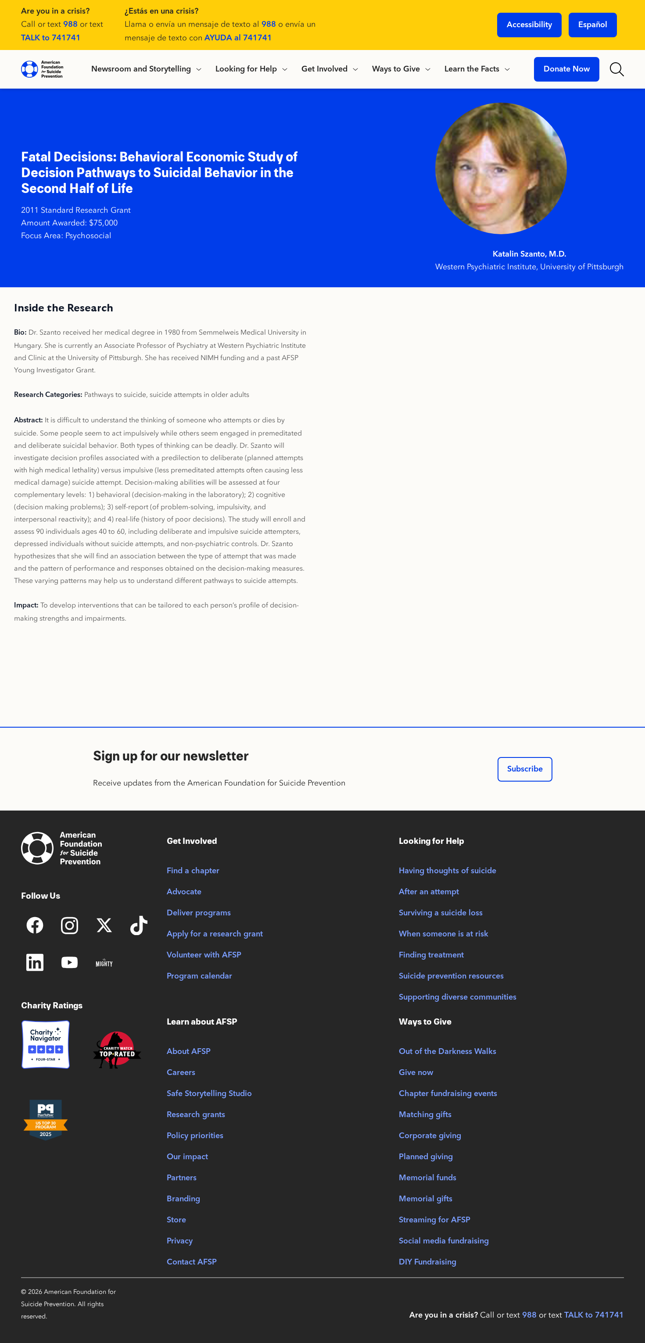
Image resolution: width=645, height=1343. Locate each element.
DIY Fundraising (427, 1262)
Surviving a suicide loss (441, 913)
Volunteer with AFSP (204, 955)
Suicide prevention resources (451, 976)
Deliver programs (199, 913)
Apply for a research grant (215, 934)
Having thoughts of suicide (447, 871)
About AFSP (189, 1052)
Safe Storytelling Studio (209, 1094)
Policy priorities (195, 1136)
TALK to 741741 (51, 38)
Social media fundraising (444, 1241)
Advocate (184, 892)
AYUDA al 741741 (238, 38)
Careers (181, 1073)
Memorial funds (427, 1178)
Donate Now (567, 69)
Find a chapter (193, 871)
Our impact (187, 1157)
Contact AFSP (192, 1262)
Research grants (196, 1115)
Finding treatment (431, 955)
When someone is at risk (443, 934)
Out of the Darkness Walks (447, 1052)
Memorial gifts (425, 1199)
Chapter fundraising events (448, 1094)
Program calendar (199, 976)
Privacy (180, 1241)
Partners (182, 1178)
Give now (416, 1073)
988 (70, 25)
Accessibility (529, 25)
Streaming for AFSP (434, 1220)
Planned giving (426, 1157)
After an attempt (429, 892)
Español (592, 25)
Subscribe (525, 769)
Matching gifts (425, 1115)
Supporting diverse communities (457, 997)
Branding (183, 1199)
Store (176, 1220)
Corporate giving (430, 1136)
